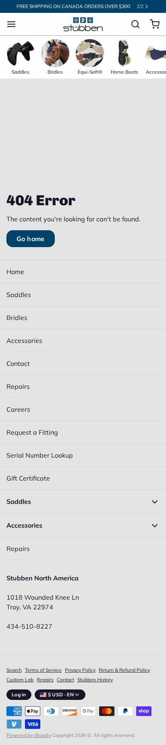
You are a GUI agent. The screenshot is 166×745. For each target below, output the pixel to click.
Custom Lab (19, 680)
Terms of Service (43, 670)
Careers (18, 409)
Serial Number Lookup (39, 455)
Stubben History (95, 680)
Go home (31, 239)
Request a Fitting (32, 432)
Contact (18, 363)
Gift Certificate (28, 478)
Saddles (18, 295)
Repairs (18, 386)
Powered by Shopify (28, 735)
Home (15, 272)
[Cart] (151, 24)
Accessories (24, 340)
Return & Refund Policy (124, 670)
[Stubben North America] (82, 24)
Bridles (16, 318)
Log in (19, 694)
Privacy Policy (80, 670)
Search (14, 670)
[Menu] (14, 24)
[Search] (132, 24)
